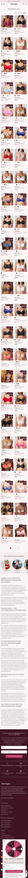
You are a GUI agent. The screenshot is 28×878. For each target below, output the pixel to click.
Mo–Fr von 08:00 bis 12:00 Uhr (8, 837)
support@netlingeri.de (6, 835)
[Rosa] (15, 51)
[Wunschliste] (23, 4)
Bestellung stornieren (5, 826)
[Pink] (1, 28)
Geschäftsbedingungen (6, 820)
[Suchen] (4, 4)
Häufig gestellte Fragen (6, 806)
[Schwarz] (3, 28)
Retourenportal (4, 810)
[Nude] (6, 51)
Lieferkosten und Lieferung (6, 812)
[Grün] (4, 28)
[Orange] (3, 361)
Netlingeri (3, 833)
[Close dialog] (4, 841)
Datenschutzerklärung (5, 824)
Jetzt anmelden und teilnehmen (14, 756)
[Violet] (1, 207)
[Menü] (2, 4)
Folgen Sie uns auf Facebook (7, 798)
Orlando (25, 590)
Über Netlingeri (4, 814)
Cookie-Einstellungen (5, 822)
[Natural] (3, 229)
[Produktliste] (26, 13)
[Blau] (7, 51)
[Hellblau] (3, 51)
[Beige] (4, 51)
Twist (4, 591)
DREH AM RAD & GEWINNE (14, 871)
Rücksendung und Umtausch (7, 808)
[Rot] (6, 28)
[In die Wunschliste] (2, 16)
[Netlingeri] (14, 4)
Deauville (21, 590)
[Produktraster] (24, 13)
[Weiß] (1, 184)
